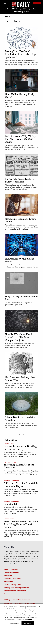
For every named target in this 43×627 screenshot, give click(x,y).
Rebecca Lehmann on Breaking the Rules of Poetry (20, 448)
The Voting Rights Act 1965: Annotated (19, 466)
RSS (5, 593)
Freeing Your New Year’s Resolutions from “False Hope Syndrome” (20, 55)
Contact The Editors (11, 572)
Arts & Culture (9, 444)
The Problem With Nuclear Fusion (19, 260)
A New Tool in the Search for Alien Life (20, 419)
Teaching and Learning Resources (16, 587)
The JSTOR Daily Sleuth (12, 584)
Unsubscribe (8, 581)
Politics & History (10, 462)
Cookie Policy (18, 603)
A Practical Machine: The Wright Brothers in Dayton (21, 485)
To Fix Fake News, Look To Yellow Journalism (19, 180)
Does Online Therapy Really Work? (20, 96)
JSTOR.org (7, 600)
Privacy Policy (8, 603)
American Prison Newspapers (15, 590)
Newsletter (37, 3)
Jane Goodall (11, 504)
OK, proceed (27, 623)
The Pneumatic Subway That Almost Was (20, 379)
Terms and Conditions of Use (21, 600)
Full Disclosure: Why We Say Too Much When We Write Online (20, 139)
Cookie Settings (30, 603)
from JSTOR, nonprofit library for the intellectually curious (21, 10)
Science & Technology (11, 481)
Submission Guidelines (12, 578)
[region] (21, 615)
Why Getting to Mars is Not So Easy (21, 298)
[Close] (40, 607)
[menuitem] (37, 3)
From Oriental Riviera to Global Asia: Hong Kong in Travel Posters (21, 525)
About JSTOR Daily (11, 569)
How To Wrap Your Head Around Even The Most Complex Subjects (18, 338)
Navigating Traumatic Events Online (20, 220)
